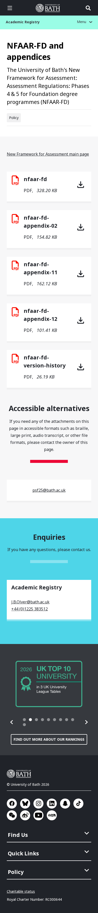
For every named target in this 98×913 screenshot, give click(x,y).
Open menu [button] (10, 8)
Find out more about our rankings (49, 739)
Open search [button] (88, 8)
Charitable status (21, 891)
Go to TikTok (78, 804)
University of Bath (49, 8)
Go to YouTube (38, 815)
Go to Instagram (38, 804)
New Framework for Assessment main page (48, 154)
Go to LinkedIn (52, 804)
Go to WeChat (12, 815)
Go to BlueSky (25, 804)
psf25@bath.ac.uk (49, 490)
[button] (12, 722)
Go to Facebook (12, 804)
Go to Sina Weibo (25, 815)
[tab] (24, 719)
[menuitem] (49, 833)
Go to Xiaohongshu (52, 815)
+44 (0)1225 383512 (29, 609)
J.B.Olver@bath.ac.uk (30, 602)
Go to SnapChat (65, 804)
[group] (49, 684)
